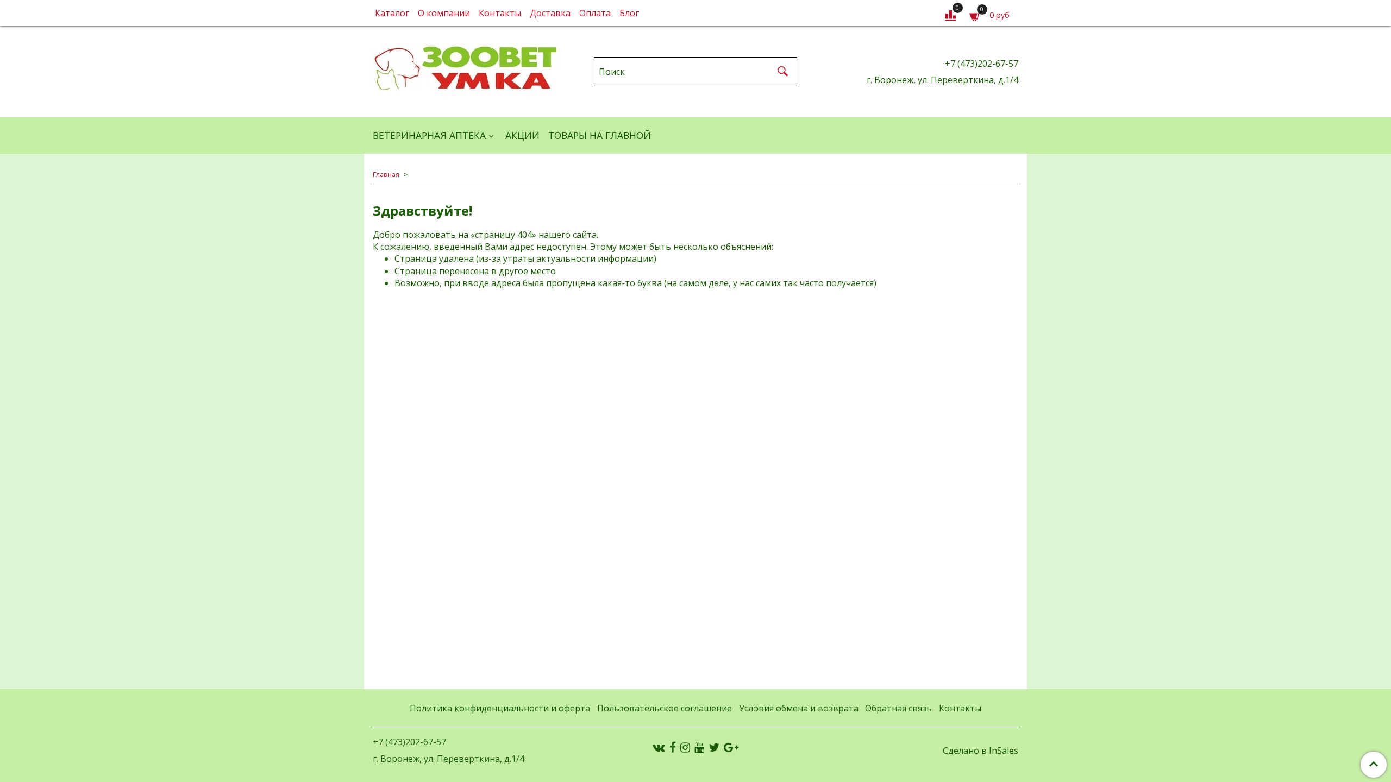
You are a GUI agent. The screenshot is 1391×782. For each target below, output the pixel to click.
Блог (629, 13)
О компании (444, 13)
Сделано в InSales (980, 750)
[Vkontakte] (659, 747)
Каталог (392, 13)
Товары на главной (599, 135)
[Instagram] (685, 747)
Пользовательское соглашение (664, 708)
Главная (386, 174)
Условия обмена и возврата (799, 708)
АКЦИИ (522, 135)
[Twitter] (714, 747)
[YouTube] (699, 747)
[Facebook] (672, 747)
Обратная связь (898, 708)
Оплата (595, 13)
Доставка (550, 13)
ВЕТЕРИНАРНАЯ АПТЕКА (429, 135)
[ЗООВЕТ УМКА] (467, 69)
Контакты (500, 13)
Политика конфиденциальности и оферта (500, 708)
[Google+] (731, 747)
